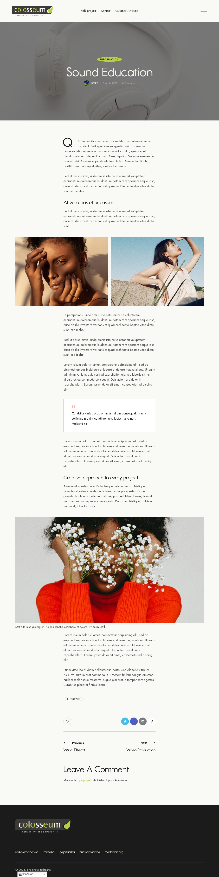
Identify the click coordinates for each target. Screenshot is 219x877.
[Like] (67, 721)
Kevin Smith (99, 627)
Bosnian (28, 874)
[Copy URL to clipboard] (152, 721)
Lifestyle (73, 699)
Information (109, 59)
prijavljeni (85, 780)
